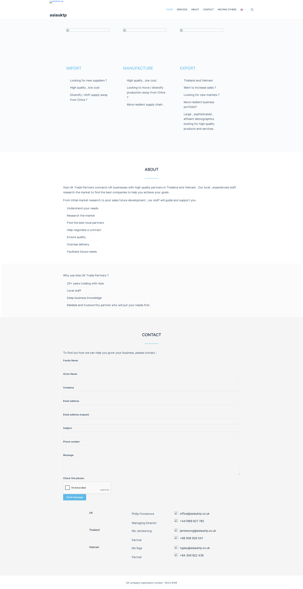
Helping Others (227, 9)
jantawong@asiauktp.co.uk (198, 530)
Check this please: (73, 478)
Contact (208, 9)
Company (68, 387)
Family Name (70, 360)
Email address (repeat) (76, 414)
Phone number (71, 441)
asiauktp (58, 15)
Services (182, 9)
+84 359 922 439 (192, 555)
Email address (71, 400)
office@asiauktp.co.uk (195, 513)
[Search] (252, 9)
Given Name (70, 373)
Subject (67, 428)
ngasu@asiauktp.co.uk (195, 548)
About (195, 9)
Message (68, 455)
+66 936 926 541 (191, 538)
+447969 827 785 (192, 521)
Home (169, 9)
